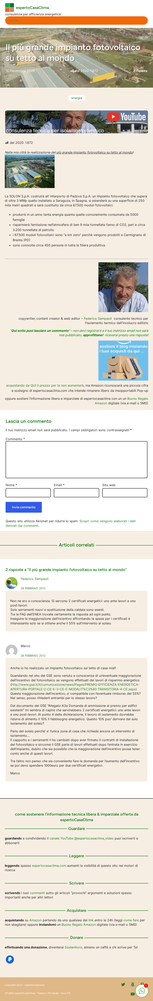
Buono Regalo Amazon (79, 925)
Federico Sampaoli (98, 318)
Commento (15, 439)
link (91, 920)
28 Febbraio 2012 (33, 588)
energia (76, 98)
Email (59, 485)
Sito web (109, 485)
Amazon (35, 920)
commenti (37, 893)
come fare (131, 920)
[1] (142, 993)
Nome (11, 485)
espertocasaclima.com (49, 866)
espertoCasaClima (32, 7)
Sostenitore (73, 947)
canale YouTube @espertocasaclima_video (82, 838)
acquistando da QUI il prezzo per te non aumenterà (45, 385)
